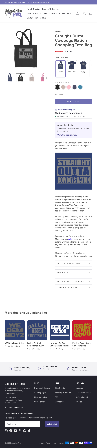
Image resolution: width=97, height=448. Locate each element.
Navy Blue (74, 87)
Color (62, 82)
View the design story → (68, 135)
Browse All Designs (50, 9)
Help (44, 18)
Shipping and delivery (69, 263)
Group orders (40, 402)
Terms (48, 443)
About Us (79, 388)
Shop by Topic (33, 13)
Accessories (64, 13)
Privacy (41, 443)
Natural (63, 87)
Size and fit (63, 272)
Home (57, 31)
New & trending (40, 397)
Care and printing (67, 287)
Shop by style (40, 392)
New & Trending (33, 9)
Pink (68, 87)
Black (57, 87)
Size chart (59, 95)
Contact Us (59, 402)
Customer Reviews (83, 392)
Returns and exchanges (71, 281)
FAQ (56, 397)
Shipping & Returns (63, 392)
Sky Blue (80, 87)
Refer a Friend (82, 397)
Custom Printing (34, 18)
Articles (79, 402)
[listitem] (72, 68)
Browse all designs (42, 388)
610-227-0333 (10, 403)
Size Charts (60, 388)
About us (8, 407)
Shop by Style (49, 13)
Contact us (18, 407)
